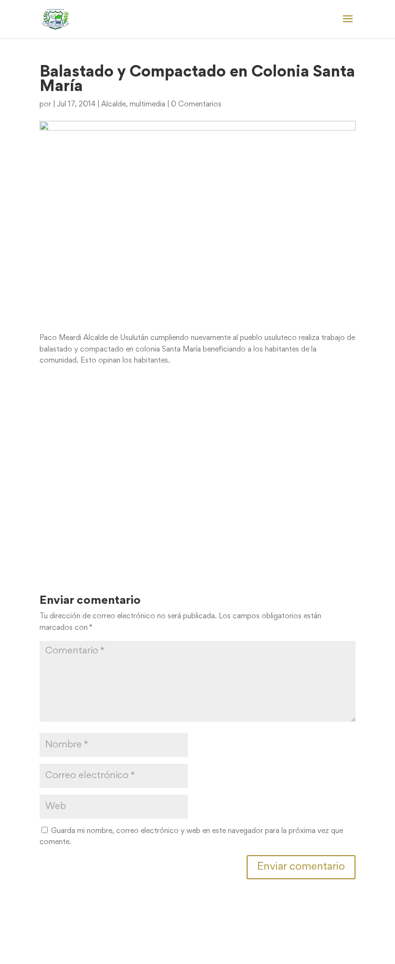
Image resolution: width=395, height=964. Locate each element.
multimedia (147, 104)
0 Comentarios (196, 104)
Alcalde (113, 104)
